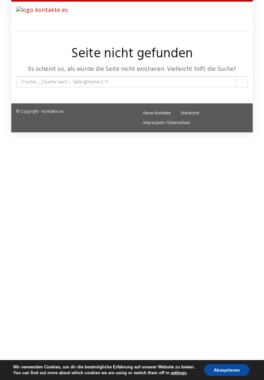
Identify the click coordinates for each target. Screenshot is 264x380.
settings (178, 372)
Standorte (190, 113)
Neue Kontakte (157, 113)
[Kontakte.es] (42, 16)
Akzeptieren (227, 370)
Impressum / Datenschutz (166, 122)
